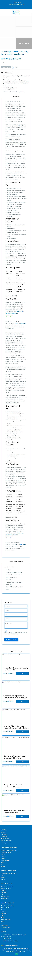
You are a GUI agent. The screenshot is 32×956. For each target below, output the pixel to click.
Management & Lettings (6, 840)
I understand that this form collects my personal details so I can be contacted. (15, 633)
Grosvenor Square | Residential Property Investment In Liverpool (15, 697)
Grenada (3, 858)
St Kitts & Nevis (4, 898)
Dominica (3, 856)
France (2, 917)
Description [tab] (16, 96)
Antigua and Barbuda (6, 852)
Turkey (2, 862)
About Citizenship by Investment (8, 850)
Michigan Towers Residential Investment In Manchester (13, 786)
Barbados (3, 890)
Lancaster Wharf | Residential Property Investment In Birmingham (15, 727)
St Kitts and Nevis (5, 860)
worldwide (23, 323)
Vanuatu (3, 866)
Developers (4, 834)
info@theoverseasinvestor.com (16, 4)
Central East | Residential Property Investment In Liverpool (15, 669)
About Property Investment (7, 906)
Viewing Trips (4, 836)
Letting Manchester (7, 843)
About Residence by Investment (8, 873)
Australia (3, 909)
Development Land (5, 927)
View (22, 673)
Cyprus (2, 854)
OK (16, 953)
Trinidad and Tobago (5, 919)
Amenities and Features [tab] (16, 561)
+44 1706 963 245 (17, 2)
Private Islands (4, 925)
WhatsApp (20, 311)
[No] (30, 951)
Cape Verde (3, 892)
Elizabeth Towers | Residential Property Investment (14, 812)
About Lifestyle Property (7, 886)
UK (16, 323)
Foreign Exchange (5, 838)
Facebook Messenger (12, 313)
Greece (2, 877)
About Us (3, 832)
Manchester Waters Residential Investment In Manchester (14, 757)
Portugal (3, 879)
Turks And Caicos (5, 896)
